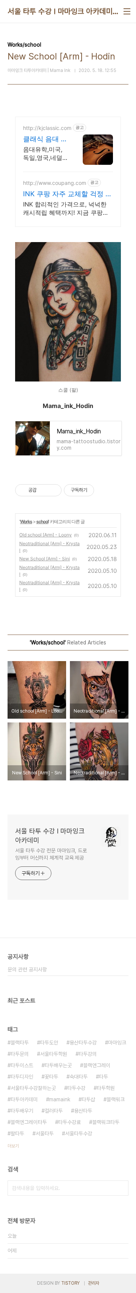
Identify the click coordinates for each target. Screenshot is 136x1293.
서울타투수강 (78, 1133)
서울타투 (45, 1133)
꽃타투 (51, 1077)
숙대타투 (79, 1077)
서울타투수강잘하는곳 (33, 1088)
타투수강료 (69, 1122)
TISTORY (70, 1283)
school (42, 521)
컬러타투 (54, 1111)
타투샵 (88, 1099)
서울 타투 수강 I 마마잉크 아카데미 (60, 11)
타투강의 (88, 1054)
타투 (103, 1077)
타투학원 (106, 1088)
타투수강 (76, 1088)
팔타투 (17, 1133)
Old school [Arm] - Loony (45, 535)
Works (26, 521)
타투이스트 (22, 1065)
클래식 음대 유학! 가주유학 (45, 139)
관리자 (93, 1283)
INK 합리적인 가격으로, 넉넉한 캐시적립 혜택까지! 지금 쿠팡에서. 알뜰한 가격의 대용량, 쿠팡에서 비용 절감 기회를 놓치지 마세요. (67, 208)
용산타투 (83, 1111)
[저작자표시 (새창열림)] (97, 490)
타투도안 (49, 1043)
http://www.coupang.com (54, 183)
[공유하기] (43, 490)
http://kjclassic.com (47, 128)
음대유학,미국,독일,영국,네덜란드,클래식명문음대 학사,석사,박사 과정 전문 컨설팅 (45, 153)
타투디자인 (22, 1077)
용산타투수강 (83, 1043)
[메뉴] (127, 11)
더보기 (13, 1146)
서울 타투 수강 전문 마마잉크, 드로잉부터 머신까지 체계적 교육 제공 (51, 854)
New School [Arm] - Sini (44, 558)
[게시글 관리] (53, 490)
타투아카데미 (24, 1099)
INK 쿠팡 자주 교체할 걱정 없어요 (67, 194)
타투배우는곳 (58, 1065)
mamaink (59, 1099)
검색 (121, 1188)
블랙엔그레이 (96, 1065)
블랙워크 (116, 1099)
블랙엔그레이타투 (29, 1122)
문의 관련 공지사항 (27, 969)
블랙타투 (20, 1043)
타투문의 (20, 1054)
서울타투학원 (53, 1054)
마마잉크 (117, 1043)
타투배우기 (22, 1111)
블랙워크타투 (105, 1122)
